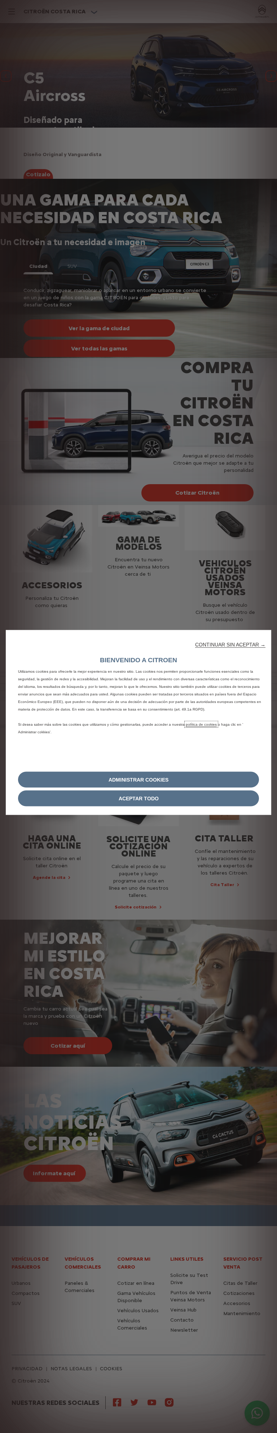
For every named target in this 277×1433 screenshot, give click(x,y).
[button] (230, 644)
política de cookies (201, 724)
